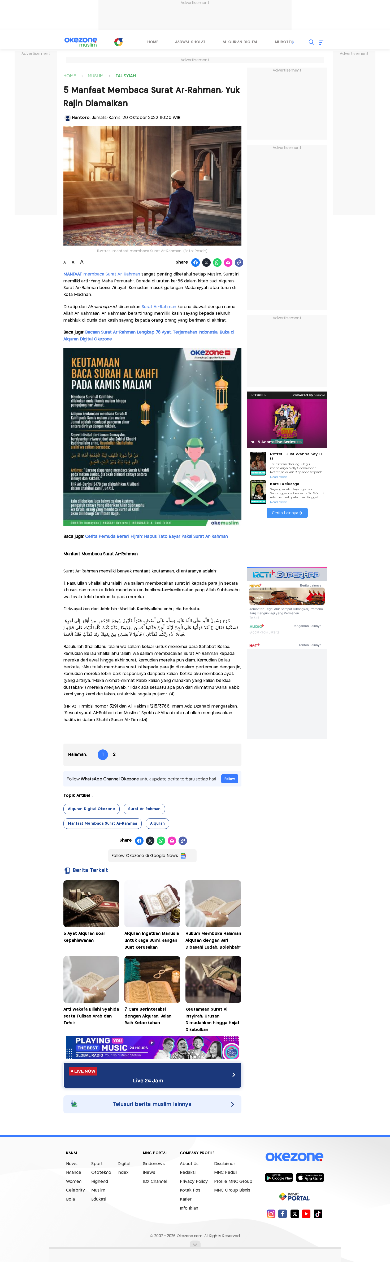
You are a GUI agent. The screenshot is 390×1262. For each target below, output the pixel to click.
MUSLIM (95, 75)
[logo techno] (80, 42)
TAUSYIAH (125, 75)
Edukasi (98, 1199)
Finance (73, 1173)
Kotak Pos (190, 1190)
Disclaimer (224, 1164)
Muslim (98, 1190)
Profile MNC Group (233, 1182)
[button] (293, 42)
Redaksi (188, 1173)
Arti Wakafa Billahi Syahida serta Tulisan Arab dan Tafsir (91, 1016)
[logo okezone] (294, 1156)
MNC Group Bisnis (232, 1190)
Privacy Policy (194, 1182)
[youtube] (306, 1213)
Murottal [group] (285, 42)
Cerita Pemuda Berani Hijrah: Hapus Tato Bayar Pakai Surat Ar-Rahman (156, 537)
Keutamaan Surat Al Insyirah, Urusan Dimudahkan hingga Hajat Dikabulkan (212, 1019)
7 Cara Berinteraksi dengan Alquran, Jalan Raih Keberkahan (147, 1016)
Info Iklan (189, 1208)
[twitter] (294, 1213)
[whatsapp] (217, 263)
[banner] (152, 1057)
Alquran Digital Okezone (91, 809)
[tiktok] (318, 1213)
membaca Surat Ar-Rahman (101, 274)
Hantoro (81, 118)
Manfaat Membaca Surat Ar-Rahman (102, 823)
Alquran (157, 823)
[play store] (279, 1177)
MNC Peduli (225, 1173)
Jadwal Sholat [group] (190, 42)
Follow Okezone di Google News (144, 856)
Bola (70, 1199)
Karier (186, 1199)
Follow (229, 779)
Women (73, 1182)
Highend (99, 1182)
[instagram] (271, 1213)
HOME (69, 75)
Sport (97, 1164)
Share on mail (228, 263)
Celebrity (75, 1190)
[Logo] (118, 42)
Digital (124, 1164)
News (71, 1164)
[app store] (310, 1177)
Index (123, 1173)
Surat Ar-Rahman (159, 307)
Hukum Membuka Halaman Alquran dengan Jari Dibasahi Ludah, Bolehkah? (213, 940)
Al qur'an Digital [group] (240, 42)
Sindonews (154, 1164)
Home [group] (152, 42)
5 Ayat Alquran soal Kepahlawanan (84, 937)
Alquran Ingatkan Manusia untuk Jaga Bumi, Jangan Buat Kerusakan (151, 940)
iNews (149, 1173)
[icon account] (67, 118)
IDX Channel (155, 1182)
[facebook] (282, 1213)
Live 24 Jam (148, 1080)
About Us (189, 1164)
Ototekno (101, 1173)
